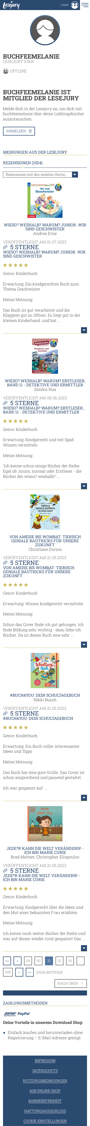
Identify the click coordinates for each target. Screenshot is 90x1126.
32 (60, 960)
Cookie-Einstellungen (45, 1120)
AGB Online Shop (45, 1090)
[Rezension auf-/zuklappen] (84, 330)
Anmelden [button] (16, 131)
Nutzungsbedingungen (45, 1080)
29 (28, 960)
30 (38, 960)
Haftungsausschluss (45, 1110)
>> (30, 972)
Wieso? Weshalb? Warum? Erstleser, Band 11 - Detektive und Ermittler (45, 382)
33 (70, 960)
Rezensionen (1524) (22, 162)
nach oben (68, 983)
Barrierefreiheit (45, 1100)
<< (7, 960)
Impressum (45, 1060)
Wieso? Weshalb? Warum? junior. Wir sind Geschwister (45, 226)
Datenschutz (45, 1070)
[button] (69, 5)
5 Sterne (24, 247)
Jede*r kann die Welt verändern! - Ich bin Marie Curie (45, 850)
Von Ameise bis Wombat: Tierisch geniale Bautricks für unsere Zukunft (45, 540)
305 (8, 972)
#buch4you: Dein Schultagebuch (45, 695)
